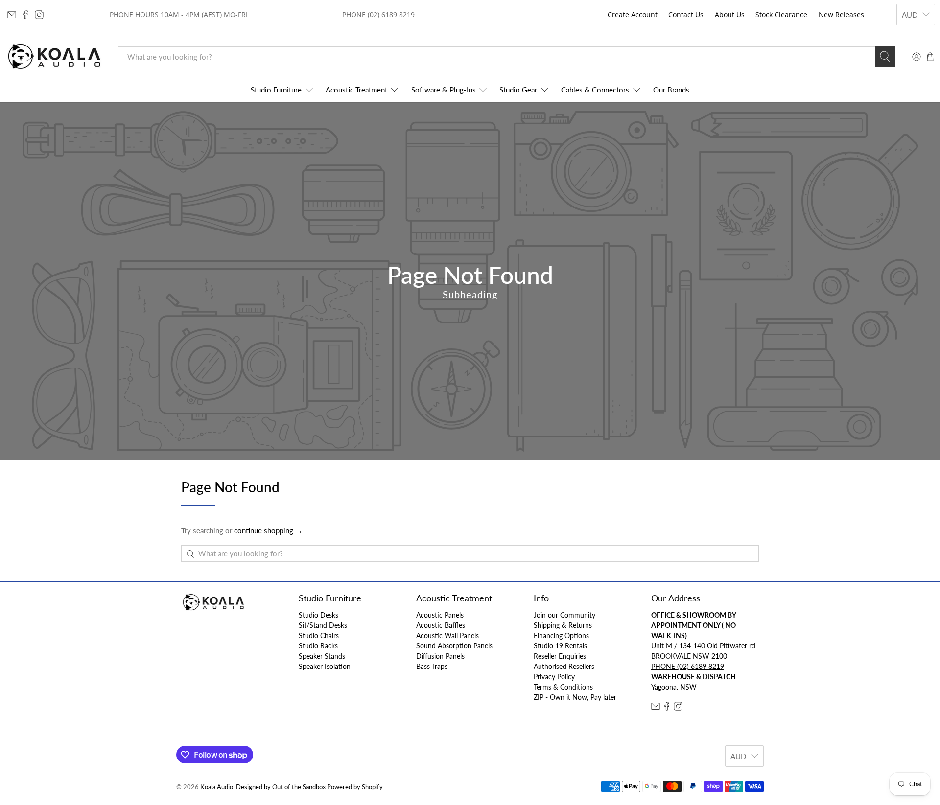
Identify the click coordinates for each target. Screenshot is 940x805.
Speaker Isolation (325, 666)
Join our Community (564, 615)
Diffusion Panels (440, 656)
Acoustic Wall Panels (447, 635)
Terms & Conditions (563, 687)
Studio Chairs (319, 635)
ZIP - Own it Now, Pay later (575, 697)
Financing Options (561, 635)
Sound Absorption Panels (454, 646)
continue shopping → (268, 530)
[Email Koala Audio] (11, 14)
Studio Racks (318, 646)
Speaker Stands (322, 656)
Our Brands (671, 89)
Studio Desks (318, 615)
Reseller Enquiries (560, 656)
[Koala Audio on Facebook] (25, 14)
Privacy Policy (554, 676)
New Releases (841, 14)
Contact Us (686, 14)
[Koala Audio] (54, 56)
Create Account (633, 14)
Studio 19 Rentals (560, 646)
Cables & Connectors (595, 89)
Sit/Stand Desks (323, 625)
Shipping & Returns (563, 625)
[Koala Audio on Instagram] (39, 14)
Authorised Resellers (564, 666)
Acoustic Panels (440, 615)
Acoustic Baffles (440, 625)
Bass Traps (431, 666)
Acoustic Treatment (356, 89)
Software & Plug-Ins (443, 89)
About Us (730, 14)
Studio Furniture (276, 89)
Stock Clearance (781, 14)
